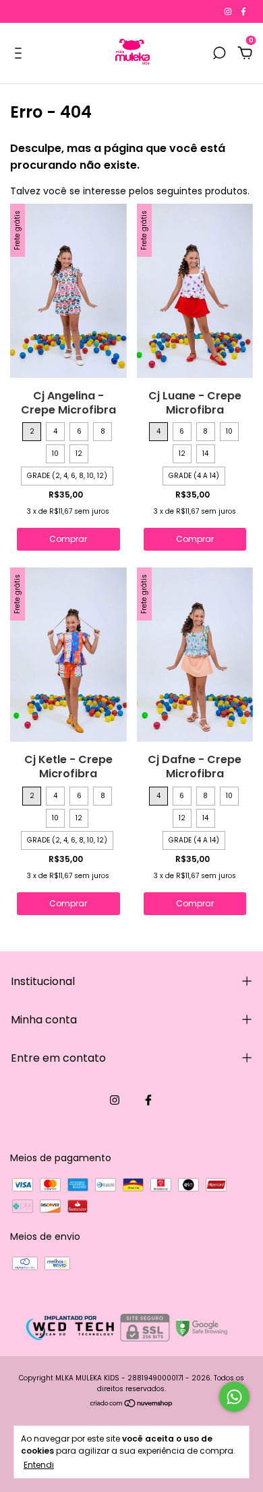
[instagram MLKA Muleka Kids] (229, 11)
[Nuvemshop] (132, 1404)
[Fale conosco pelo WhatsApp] (234, 1397)
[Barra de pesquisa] (219, 53)
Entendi (39, 1464)
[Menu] (20, 53)
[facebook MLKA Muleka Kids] (243, 11)
